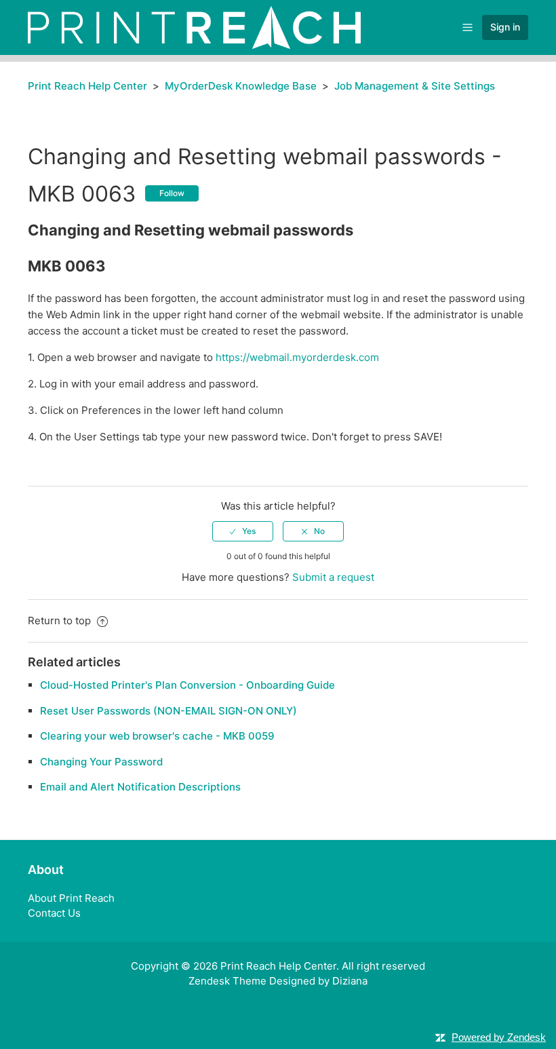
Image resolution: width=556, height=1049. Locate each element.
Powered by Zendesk (499, 1037)
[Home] (194, 26)
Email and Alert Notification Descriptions (140, 786)
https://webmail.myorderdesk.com (297, 357)
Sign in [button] (505, 27)
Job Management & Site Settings (414, 85)
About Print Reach (71, 898)
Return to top (61, 620)
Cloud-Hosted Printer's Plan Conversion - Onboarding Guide (187, 685)
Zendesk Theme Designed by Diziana (278, 980)
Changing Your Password (101, 761)
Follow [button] (171, 193)
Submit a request (333, 577)
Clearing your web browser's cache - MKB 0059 (157, 735)
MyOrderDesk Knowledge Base (241, 85)
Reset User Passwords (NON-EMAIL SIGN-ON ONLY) (168, 710)
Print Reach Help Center (87, 85)
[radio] (242, 531)
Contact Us (54, 913)
